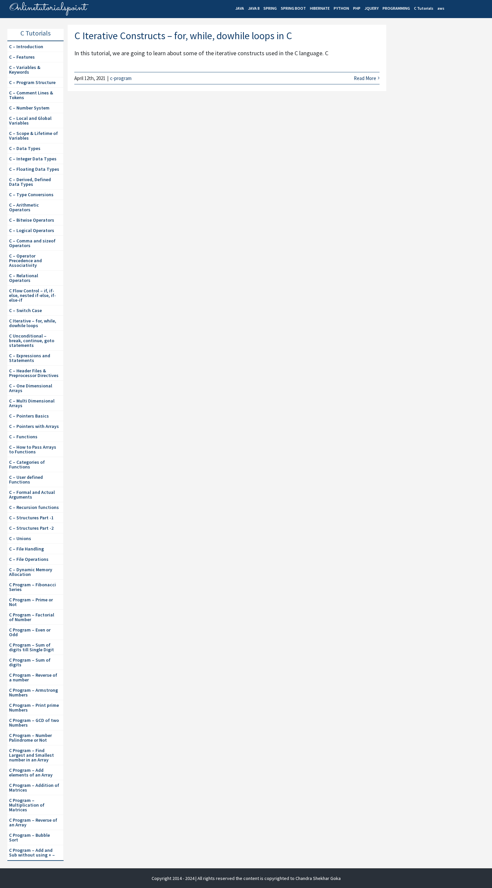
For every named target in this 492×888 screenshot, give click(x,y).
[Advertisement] (440, 82)
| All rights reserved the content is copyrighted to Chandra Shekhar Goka (268, 878)
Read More (365, 78)
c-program (121, 78)
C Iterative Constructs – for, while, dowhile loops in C (183, 35)
